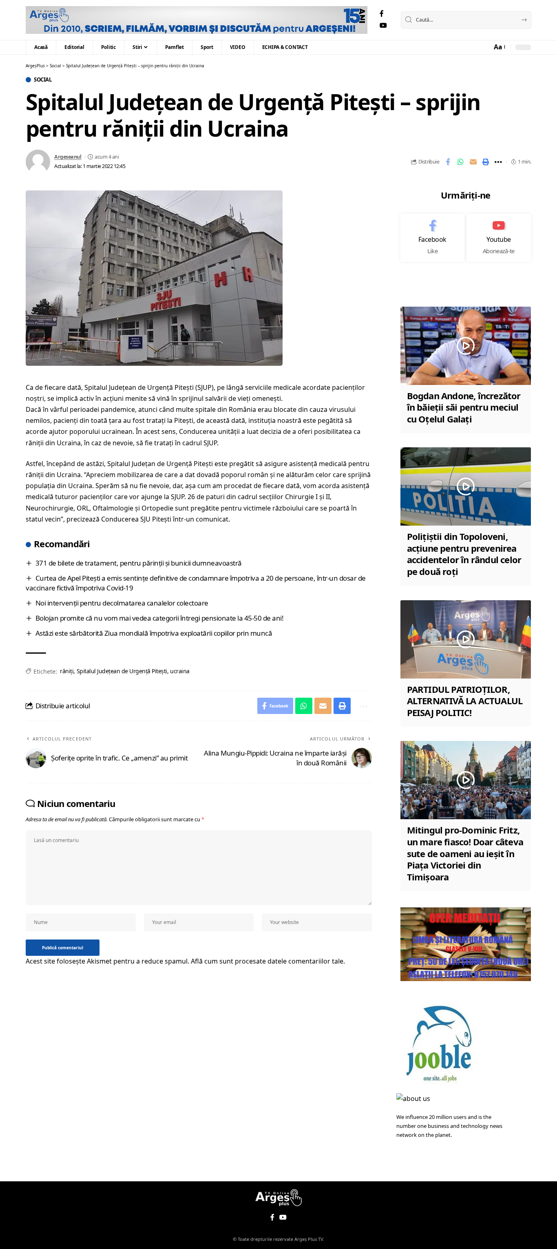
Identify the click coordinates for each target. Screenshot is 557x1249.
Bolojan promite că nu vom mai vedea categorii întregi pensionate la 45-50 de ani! (159, 618)
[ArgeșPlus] (196, 20)
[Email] (473, 161)
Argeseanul (67, 156)
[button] (499, 47)
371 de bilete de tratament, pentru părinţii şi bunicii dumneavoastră (138, 563)
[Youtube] (498, 238)
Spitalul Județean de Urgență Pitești (122, 671)
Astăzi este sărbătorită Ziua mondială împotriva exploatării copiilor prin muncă (153, 633)
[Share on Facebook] (447, 161)
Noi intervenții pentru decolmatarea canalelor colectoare (121, 603)
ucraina (180, 671)
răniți (66, 671)
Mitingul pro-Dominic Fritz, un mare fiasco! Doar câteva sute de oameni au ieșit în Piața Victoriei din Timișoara (465, 853)
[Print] (485, 161)
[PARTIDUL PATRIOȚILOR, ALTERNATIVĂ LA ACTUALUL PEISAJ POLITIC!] (465, 639)
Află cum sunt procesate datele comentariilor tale (267, 961)
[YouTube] (383, 25)
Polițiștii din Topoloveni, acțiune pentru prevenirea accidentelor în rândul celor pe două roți (464, 553)
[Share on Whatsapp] (460, 161)
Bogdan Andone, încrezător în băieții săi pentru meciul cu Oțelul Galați (464, 407)
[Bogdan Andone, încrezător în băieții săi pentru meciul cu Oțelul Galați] (465, 346)
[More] (498, 161)
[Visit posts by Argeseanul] (38, 162)
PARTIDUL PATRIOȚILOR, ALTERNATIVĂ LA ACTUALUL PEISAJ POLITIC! (465, 700)
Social (42, 79)
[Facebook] (382, 13)
